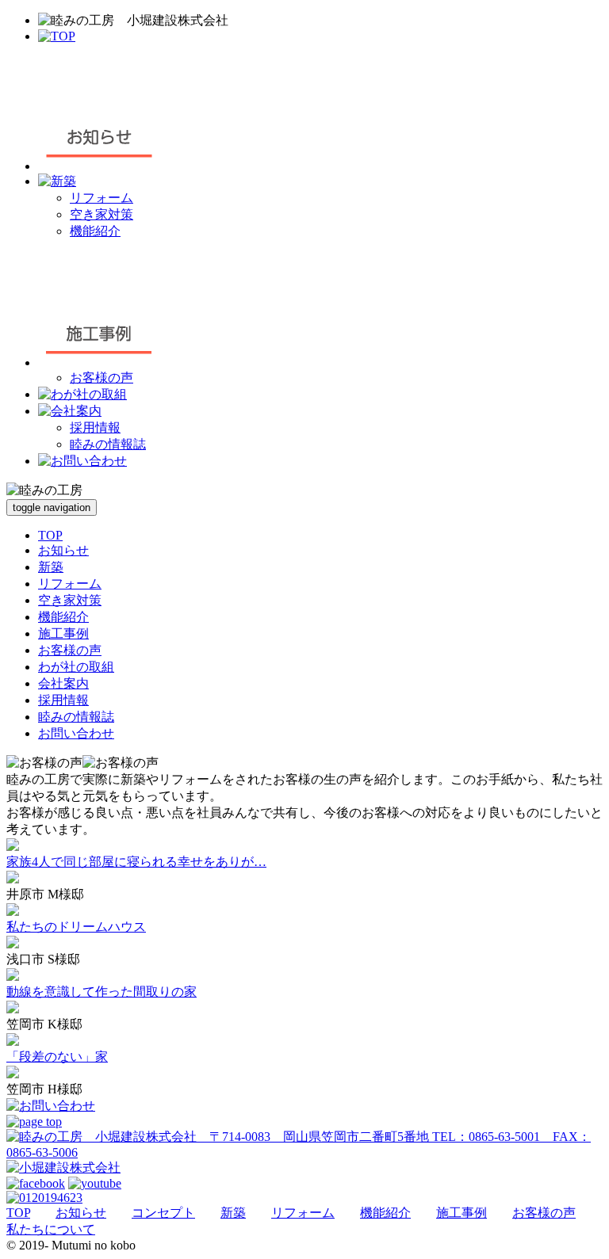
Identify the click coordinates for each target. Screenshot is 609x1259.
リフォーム (101, 197)
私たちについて (50, 1229)
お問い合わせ (76, 733)
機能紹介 (95, 231)
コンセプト (163, 1212)
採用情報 (95, 427)
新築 (50, 567)
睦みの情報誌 (108, 444)
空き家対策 (101, 214)
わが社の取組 (76, 666)
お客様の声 (101, 377)
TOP (50, 535)
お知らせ (63, 550)
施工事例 (63, 633)
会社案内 (63, 683)
